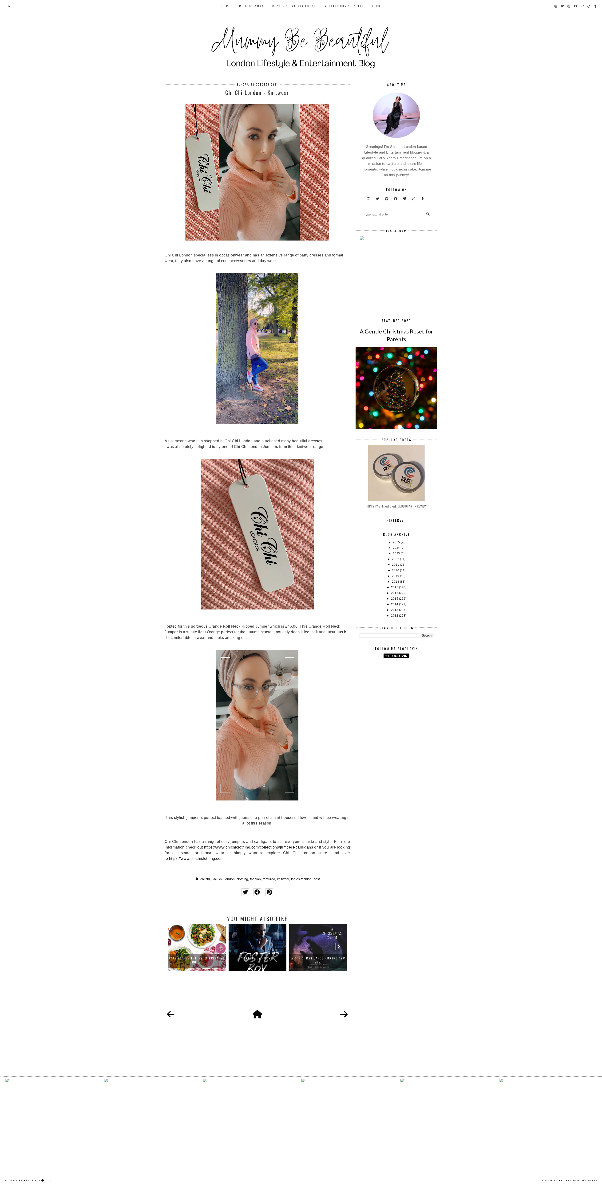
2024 (397, 547)
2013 (395, 610)
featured (269, 879)
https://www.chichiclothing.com (196, 859)
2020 (396, 570)
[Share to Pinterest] (269, 892)
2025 (397, 542)
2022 (396, 559)
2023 (397, 553)
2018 (396, 581)
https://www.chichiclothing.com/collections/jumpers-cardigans (258, 847)
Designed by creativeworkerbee (569, 1180)
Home (226, 6)
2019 (396, 576)
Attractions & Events (344, 6)
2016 (395, 593)
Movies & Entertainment (294, 6)
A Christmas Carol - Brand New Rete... (318, 960)
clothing (242, 879)
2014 (395, 604)
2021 (396, 564)
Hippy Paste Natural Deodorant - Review (396, 506)
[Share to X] (245, 892)
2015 (395, 598)
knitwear (283, 879)
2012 (395, 615)
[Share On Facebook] (257, 892)
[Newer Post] (171, 1014)
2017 (395, 587)
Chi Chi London (223, 879)
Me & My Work (251, 6)
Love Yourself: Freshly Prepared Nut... (197, 960)
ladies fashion (301, 879)
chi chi (205, 879)
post (316, 879)
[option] (197, 947)
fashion (255, 879)
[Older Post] (344, 1014)
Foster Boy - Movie (257, 958)
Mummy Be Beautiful (23, 1180)
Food (376, 6)
